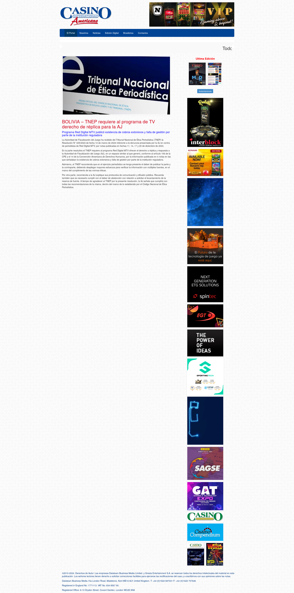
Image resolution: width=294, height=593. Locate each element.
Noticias (96, 32)
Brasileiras (128, 32)
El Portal (71, 32)
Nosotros (83, 32)
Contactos (143, 32)
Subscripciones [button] (205, 91)
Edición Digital (112, 32)
